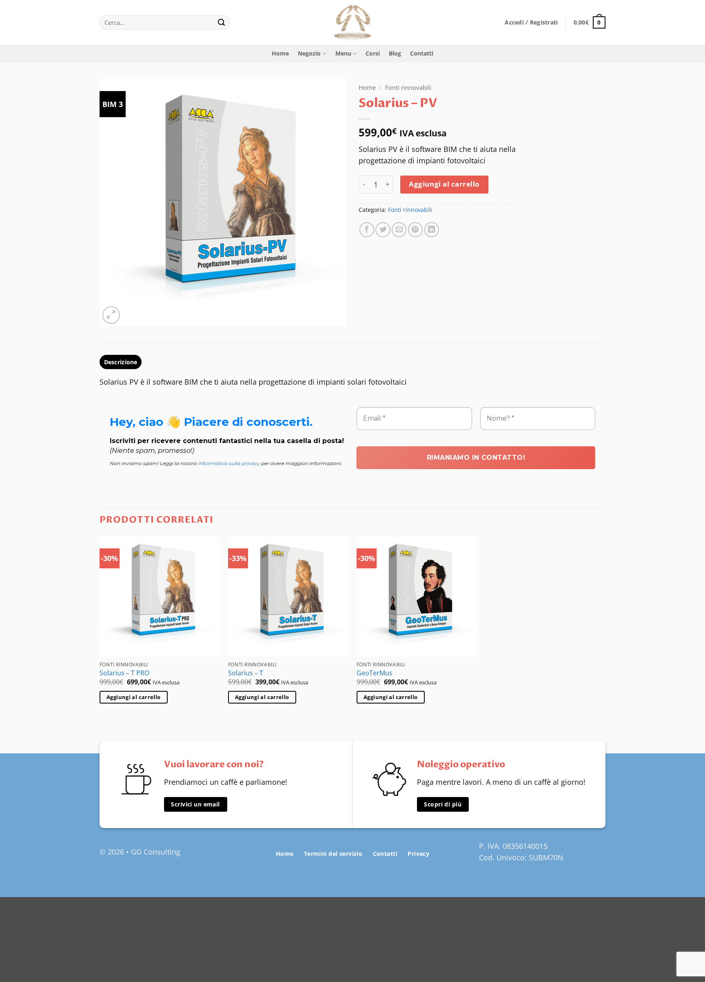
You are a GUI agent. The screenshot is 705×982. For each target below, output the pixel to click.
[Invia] (221, 22)
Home (280, 53)
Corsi (373, 53)
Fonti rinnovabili (408, 87)
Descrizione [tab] (120, 362)
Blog (395, 53)
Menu (343, 53)
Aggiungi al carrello (444, 184)
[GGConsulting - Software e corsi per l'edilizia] (352, 22)
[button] (531, 22)
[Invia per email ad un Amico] (399, 229)
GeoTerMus (374, 673)
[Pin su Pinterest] (415, 229)
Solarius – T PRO (124, 673)
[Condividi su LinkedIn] (431, 229)
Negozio (309, 53)
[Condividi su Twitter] (382, 229)
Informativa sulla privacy (229, 463)
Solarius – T (245, 673)
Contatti (421, 53)
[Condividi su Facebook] (366, 229)
